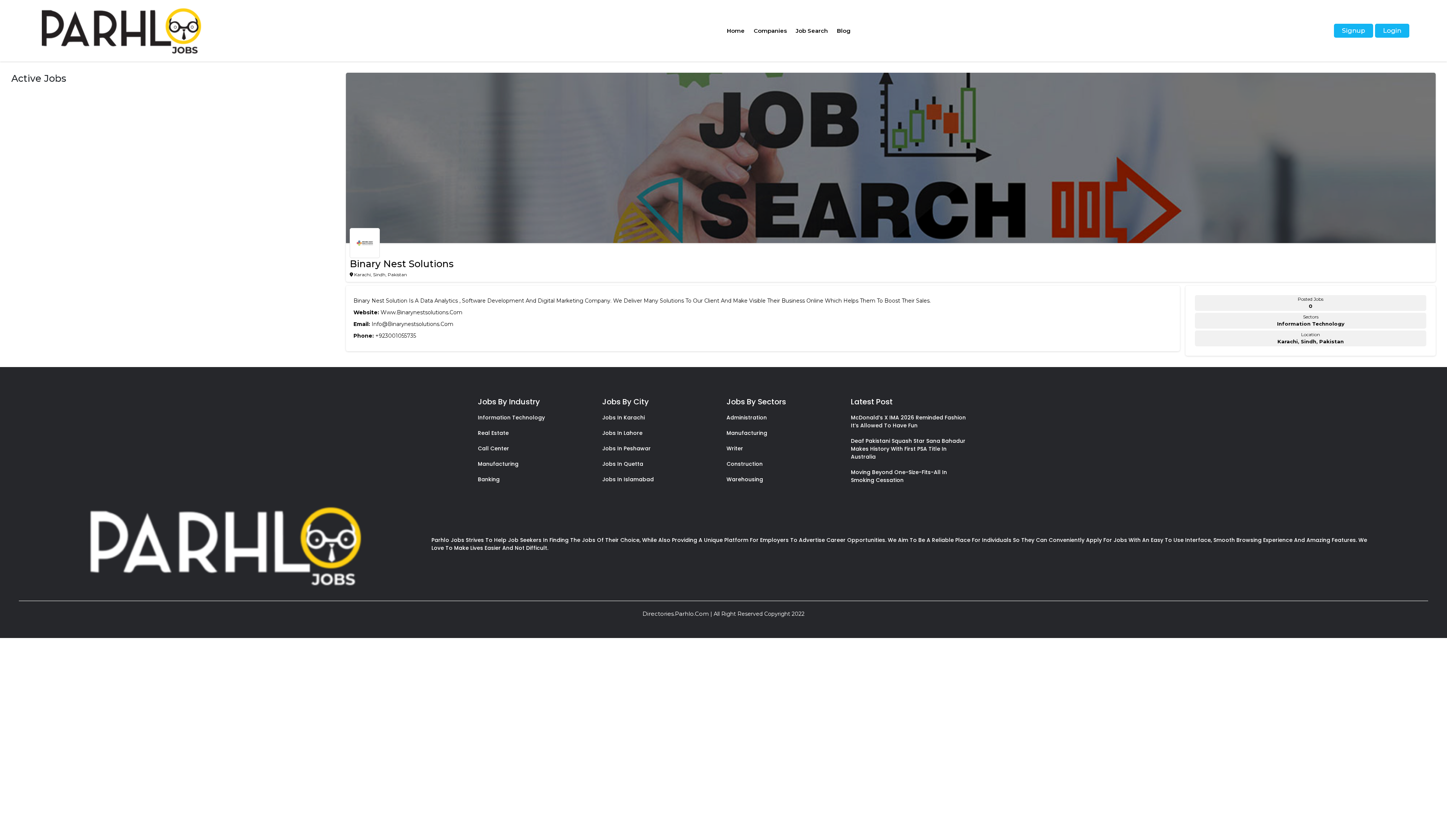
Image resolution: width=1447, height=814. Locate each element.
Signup (1353, 30)
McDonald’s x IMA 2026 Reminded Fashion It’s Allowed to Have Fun (908, 421)
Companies (770, 30)
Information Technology (511, 417)
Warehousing (745, 479)
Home (736, 30)
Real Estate (493, 433)
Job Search (812, 30)
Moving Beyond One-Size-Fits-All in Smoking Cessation (899, 476)
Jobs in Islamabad (628, 479)
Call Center (493, 448)
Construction (745, 464)
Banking (489, 479)
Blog (843, 30)
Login (1392, 30)
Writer (735, 448)
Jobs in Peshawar (626, 448)
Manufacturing (498, 464)
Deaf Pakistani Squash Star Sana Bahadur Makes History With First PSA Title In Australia (908, 449)
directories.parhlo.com (675, 613)
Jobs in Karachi (623, 417)
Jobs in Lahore (622, 433)
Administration (747, 417)
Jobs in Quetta (622, 464)
